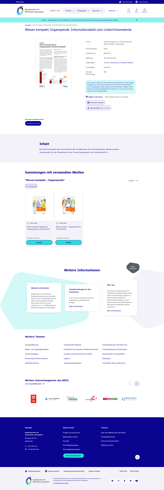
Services (112, 10)
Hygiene (67, 358)
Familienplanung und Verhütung (114, 349)
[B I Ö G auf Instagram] (118, 481)
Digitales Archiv (107, 445)
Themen (68, 10)
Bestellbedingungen (70, 445)
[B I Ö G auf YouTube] (136, 481)
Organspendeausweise (72, 363)
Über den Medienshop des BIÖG (113, 432)
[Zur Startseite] (37, 480)
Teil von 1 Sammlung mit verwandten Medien (118, 62)
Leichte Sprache (143, 2)
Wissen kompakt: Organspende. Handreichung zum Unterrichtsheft (38, 228)
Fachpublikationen (108, 437)
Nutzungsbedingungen (71, 449)
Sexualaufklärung (31, 345)
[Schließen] (137, 20)
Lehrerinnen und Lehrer (33, 123)
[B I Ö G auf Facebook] (124, 481)
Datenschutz (134, 471)
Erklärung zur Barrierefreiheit (74, 471)
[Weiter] (137, 384)
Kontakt (66, 441)
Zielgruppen (81, 10)
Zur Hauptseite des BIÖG (60, 483)
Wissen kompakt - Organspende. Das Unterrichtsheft (68, 228)
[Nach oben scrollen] (137, 457)
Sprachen (96, 10)
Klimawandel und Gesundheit (113, 354)
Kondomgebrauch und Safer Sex (114, 345)
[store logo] (30, 10)
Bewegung (106, 358)
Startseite (28, 25)
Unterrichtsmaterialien (110, 441)
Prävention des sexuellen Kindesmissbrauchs (81, 349)
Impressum (123, 471)
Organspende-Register (72, 345)
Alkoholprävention (32, 363)
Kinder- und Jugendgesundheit (37, 349)
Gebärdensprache (127, 2)
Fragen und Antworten (71, 432)
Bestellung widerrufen (73, 455)
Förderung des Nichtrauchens (36, 358)
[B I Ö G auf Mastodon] (130, 481)
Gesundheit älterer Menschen (113, 363)
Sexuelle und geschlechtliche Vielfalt (78, 354)
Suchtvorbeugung (31, 354)
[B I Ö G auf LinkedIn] (112, 481)
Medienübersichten (70, 437)
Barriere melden (94, 471)
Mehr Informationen (76, 306)
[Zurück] (130, 384)
